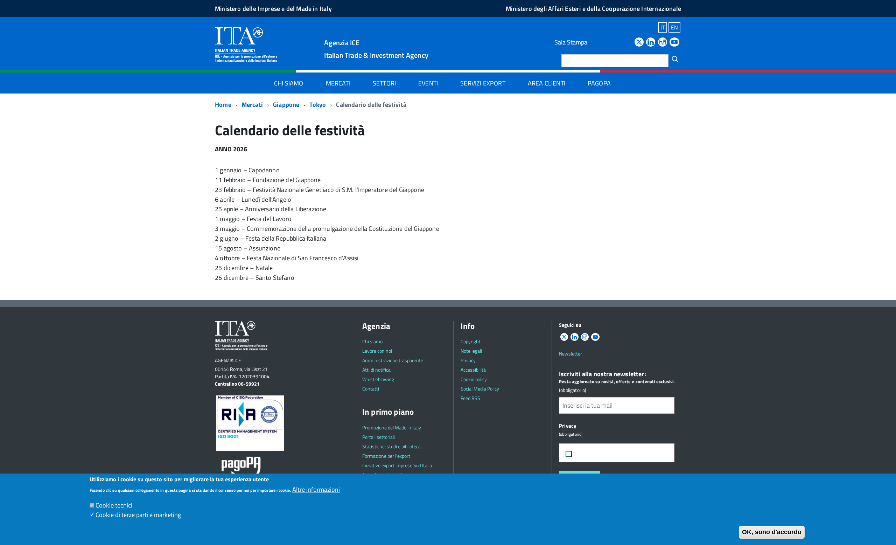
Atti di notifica (376, 369)
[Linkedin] (650, 42)
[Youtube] (674, 42)
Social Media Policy (480, 388)
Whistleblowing (378, 379)
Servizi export (482, 83)
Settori (384, 83)
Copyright (471, 341)
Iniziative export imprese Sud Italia (397, 465)
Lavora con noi (377, 350)
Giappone (286, 104)
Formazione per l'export (386, 456)
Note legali (471, 350)
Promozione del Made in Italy (391, 427)
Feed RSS (470, 398)
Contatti (370, 388)
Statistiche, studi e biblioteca (391, 446)
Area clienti (546, 83)
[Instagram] (662, 42)
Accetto (592, 453)
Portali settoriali (378, 437)
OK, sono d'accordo (772, 532)
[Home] (246, 44)
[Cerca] (675, 59)
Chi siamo (288, 83)
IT (662, 27)
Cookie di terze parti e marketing (138, 514)
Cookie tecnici (114, 505)
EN (674, 27)
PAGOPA (599, 83)
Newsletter (570, 353)
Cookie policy (474, 379)
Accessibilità (473, 369)
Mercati (338, 83)
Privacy (468, 360)
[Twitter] (639, 42)
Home (223, 104)
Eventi (428, 83)
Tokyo (317, 104)
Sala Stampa (570, 42)
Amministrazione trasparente (392, 360)
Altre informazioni (316, 489)
